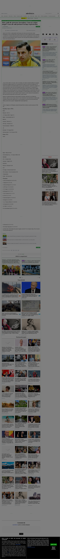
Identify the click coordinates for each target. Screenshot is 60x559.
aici (8, 552)
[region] (30, 548)
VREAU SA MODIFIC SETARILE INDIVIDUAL (54, 548)
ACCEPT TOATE (53, 544)
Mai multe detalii (18, 544)
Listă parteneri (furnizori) (31, 547)
